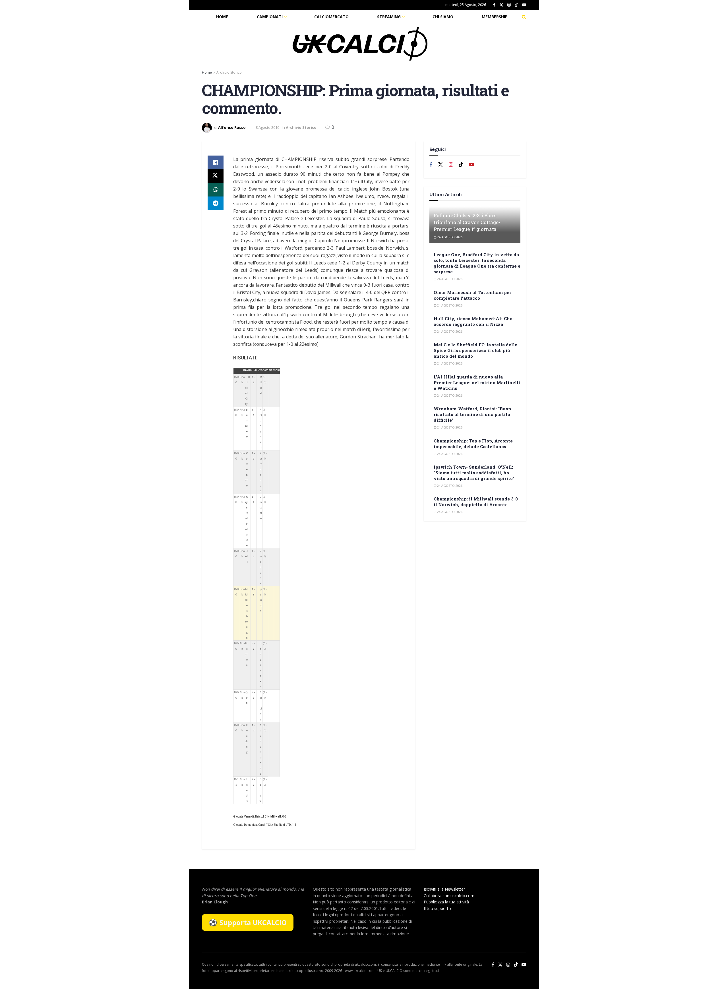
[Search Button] (524, 17)
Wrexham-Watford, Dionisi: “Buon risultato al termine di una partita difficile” (472, 414)
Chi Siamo (443, 16)
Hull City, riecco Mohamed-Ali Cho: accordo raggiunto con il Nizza (474, 321)
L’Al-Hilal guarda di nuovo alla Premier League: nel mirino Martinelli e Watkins (477, 382)
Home (222, 16)
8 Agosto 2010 (267, 127)
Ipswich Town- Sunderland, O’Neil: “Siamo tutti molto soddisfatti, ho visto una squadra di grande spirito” (474, 472)
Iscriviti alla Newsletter (444, 889)
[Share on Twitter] (216, 176)
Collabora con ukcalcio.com (449, 895)
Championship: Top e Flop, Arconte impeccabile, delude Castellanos (473, 443)
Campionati (270, 16)
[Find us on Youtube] (524, 5)
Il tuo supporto (437, 908)
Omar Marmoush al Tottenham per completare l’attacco (472, 295)
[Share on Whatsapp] (216, 189)
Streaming (389, 16)
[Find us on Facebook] (494, 5)
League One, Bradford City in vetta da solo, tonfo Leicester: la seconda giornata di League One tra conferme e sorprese (477, 263)
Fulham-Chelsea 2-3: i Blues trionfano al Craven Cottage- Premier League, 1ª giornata (467, 222)
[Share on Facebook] (216, 162)
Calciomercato (331, 16)
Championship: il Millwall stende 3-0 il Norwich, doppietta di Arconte (476, 501)
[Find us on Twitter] (501, 5)
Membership (495, 16)
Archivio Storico (229, 72)
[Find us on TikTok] (516, 5)
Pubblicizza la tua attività (446, 902)
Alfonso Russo (232, 127)
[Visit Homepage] (360, 43)
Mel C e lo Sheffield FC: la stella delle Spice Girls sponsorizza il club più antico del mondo (475, 350)
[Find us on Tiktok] (461, 164)
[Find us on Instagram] (509, 5)
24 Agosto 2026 (449, 237)
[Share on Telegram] (216, 203)
